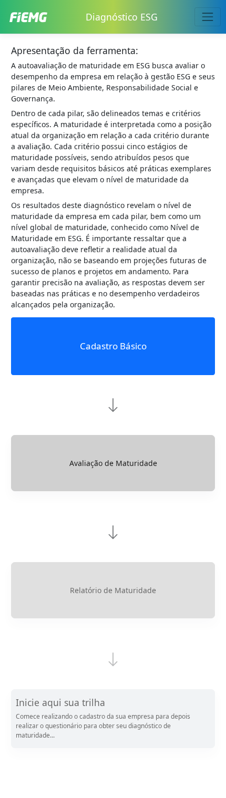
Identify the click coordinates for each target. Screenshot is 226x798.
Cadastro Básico (113, 346)
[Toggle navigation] (207, 16)
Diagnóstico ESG (122, 17)
